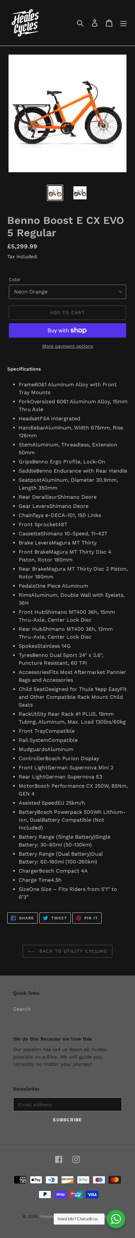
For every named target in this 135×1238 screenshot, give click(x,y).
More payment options (67, 346)
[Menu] (123, 23)
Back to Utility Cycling (72, 951)
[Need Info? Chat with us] (116, 1219)
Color (15, 279)
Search (22, 1009)
